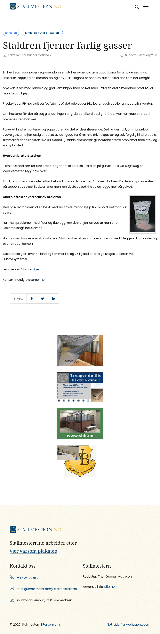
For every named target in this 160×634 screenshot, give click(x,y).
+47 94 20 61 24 (29, 577)
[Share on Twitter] (42, 298)
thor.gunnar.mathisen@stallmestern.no (47, 589)
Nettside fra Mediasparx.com (128, 624)
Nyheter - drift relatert (43, 33)
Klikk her (110, 586)
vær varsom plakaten (33, 551)
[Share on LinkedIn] (53, 298)
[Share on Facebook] (32, 298)
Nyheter (11, 33)
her (36, 269)
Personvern (51, 624)
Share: (18, 299)
